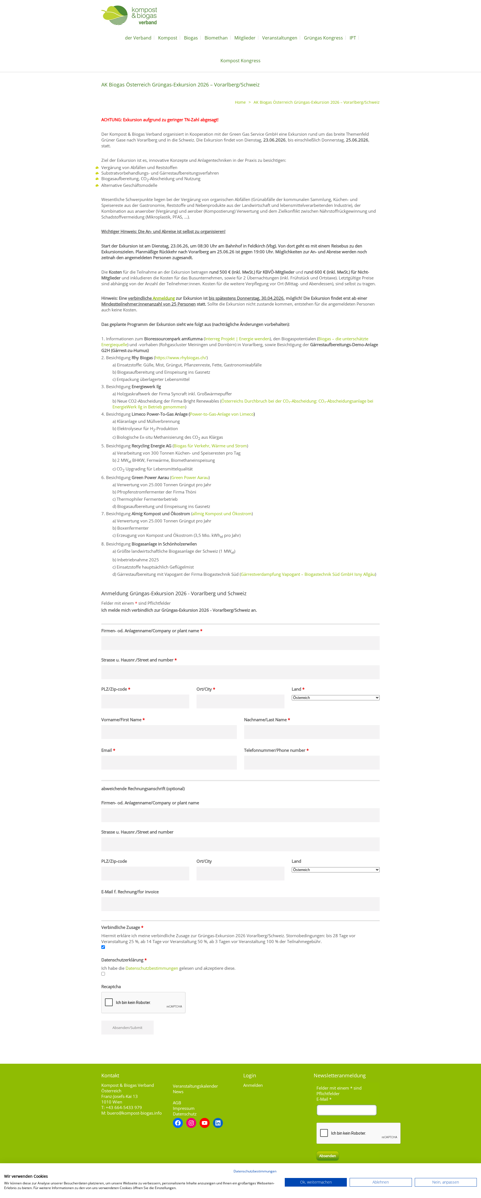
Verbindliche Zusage (122, 927)
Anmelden (253, 1085)
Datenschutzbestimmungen (152, 968)
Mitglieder (245, 38)
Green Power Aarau (189, 477)
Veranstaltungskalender (195, 1086)
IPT (353, 38)
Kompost (167, 38)
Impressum (184, 1108)
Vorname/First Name (123, 719)
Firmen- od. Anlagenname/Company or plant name (151, 630)
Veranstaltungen (279, 38)
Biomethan (216, 38)
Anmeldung (164, 298)
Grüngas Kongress (323, 38)
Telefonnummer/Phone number (276, 750)
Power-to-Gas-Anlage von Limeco (222, 414)
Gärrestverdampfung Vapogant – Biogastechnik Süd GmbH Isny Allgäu (308, 574)
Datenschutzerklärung (124, 960)
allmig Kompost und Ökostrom (222, 513)
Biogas (191, 38)
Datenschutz (185, 1114)
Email (108, 750)
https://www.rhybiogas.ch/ (181, 357)
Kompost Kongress (240, 61)
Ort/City (206, 689)
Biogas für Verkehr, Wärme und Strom (210, 445)
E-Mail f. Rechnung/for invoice (130, 891)
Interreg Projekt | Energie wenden (237, 338)
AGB (177, 1102)
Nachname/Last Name (267, 719)
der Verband (138, 38)
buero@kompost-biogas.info (134, 1113)
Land (298, 689)
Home (240, 102)
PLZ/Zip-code (115, 689)
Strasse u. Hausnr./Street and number (139, 660)
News (178, 1091)
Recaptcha (111, 986)
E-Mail (324, 1099)
